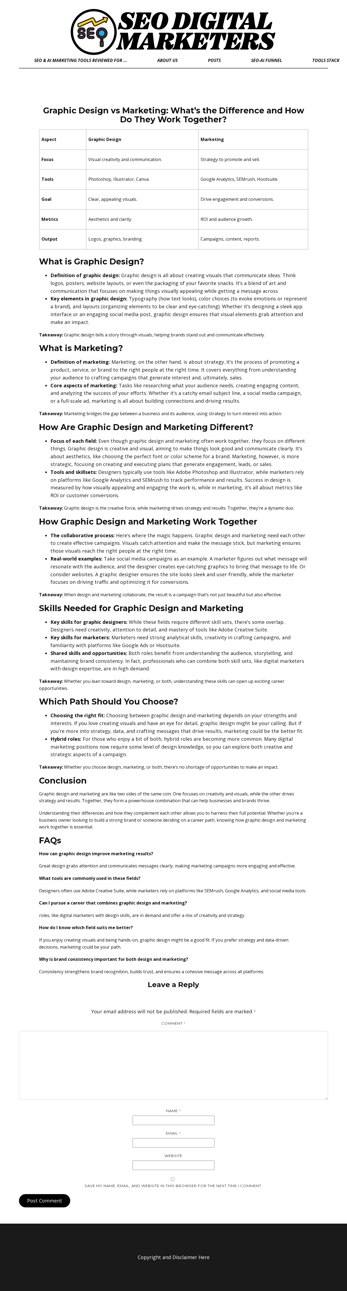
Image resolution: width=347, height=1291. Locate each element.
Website (173, 1156)
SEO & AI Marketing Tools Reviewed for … (80, 60)
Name (173, 1110)
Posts (214, 60)
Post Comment (44, 1200)
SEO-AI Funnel (266, 60)
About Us (167, 60)
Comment (173, 1023)
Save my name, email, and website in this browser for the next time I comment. (173, 1186)
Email (173, 1133)
